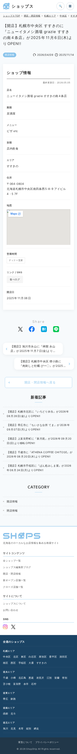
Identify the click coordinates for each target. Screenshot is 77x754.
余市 (26, 683)
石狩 (33, 683)
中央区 (7, 656)
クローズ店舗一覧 (13, 586)
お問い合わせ (10, 610)
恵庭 (31, 677)
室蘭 (56, 677)
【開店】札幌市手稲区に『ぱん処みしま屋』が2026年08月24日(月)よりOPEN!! (39, 468)
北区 (15, 656)
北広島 (22, 677)
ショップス (23, 6)
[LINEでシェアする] (56, 329)
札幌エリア (9, 651)
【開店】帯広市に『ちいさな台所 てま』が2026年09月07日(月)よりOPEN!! (38, 427)
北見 (13, 728)
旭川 (5, 728)
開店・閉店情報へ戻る (40, 382)
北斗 (13, 713)
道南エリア (9, 707)
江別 (49, 677)
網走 (36, 728)
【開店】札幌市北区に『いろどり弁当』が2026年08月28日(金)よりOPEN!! (38, 414)
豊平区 (53, 656)
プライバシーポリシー (47, 742)
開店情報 (9, 54)
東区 (23, 656)
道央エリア (9, 671)
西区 (13, 662)
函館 (5, 713)
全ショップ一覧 (12, 560)
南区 (5, 662)
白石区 (32, 656)
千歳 (5, 677)
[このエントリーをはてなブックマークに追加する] (44, 329)
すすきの (41, 662)
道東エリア (9, 693)
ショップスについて (14, 603)
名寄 (21, 728)
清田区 (63, 656)
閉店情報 (12, 510)
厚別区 (43, 656)
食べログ (15, 279)
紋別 (28, 728)
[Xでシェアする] (20, 329)
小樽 (13, 677)
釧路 (13, 698)
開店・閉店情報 (12, 573)
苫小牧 (7, 683)
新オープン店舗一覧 (14, 580)
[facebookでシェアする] (32, 329)
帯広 (5, 698)
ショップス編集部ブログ (17, 567)
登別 (64, 677)
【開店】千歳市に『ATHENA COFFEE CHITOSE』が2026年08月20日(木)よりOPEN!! (39, 454)
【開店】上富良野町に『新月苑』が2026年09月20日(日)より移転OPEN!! (39, 441)
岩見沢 (40, 677)
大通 (31, 662)
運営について (25, 742)
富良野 (17, 683)
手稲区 (22, 662)
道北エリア (9, 722)
